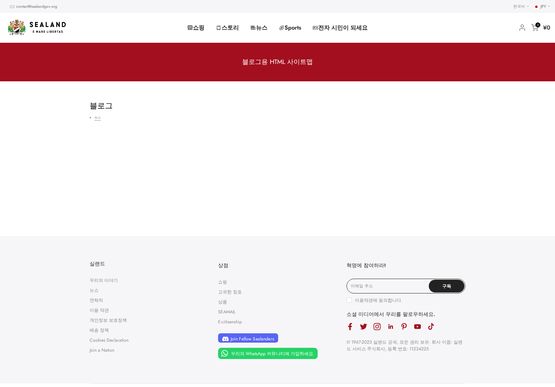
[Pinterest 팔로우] (404, 326)
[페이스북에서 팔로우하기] (350, 326)
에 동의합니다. (378, 300)
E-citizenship (230, 322)
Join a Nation (102, 350)
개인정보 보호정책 (108, 320)
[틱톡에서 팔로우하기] (431, 326)
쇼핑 (199, 27)
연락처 (96, 300)
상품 (222, 302)
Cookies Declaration (109, 340)
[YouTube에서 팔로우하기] (417, 326)
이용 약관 (99, 310)
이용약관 (364, 300)
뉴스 (262, 27)
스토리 (230, 27)
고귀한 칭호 (230, 292)
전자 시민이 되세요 (343, 27)
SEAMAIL (226, 312)
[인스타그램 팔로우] (377, 326)
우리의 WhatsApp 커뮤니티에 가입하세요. (272, 353)
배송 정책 (99, 330)
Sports (293, 27)
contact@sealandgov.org (36, 6)
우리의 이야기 (104, 280)
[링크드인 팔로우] (390, 326)
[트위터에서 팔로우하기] (363, 326)
